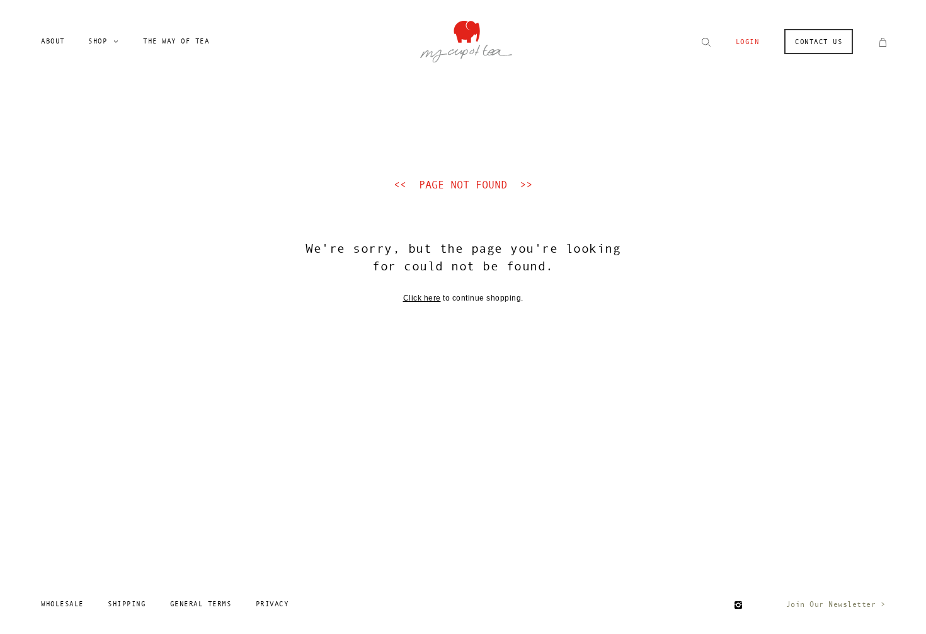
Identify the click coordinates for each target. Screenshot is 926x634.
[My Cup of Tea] (466, 40)
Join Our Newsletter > (836, 604)
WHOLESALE (62, 604)
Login (748, 42)
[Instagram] (738, 604)
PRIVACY (272, 604)
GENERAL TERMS (201, 604)
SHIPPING (127, 604)
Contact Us (818, 42)
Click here (422, 298)
